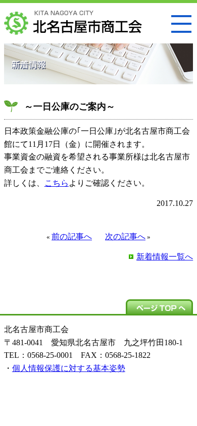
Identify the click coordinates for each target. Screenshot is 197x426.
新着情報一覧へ (164, 256)
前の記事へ (72, 236)
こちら (56, 183)
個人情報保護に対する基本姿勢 (68, 368)
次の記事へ (125, 236)
